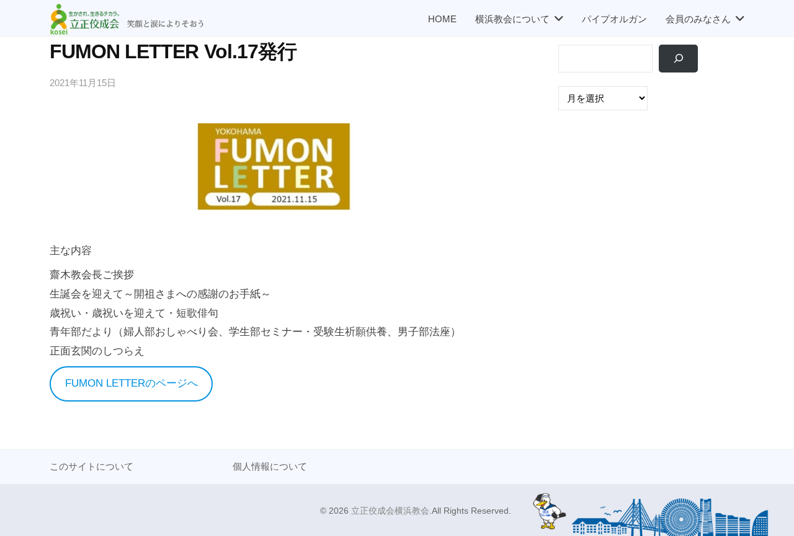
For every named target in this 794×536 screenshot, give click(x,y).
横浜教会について (512, 19)
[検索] (678, 58)
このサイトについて (91, 466)
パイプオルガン (614, 19)
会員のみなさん (698, 19)
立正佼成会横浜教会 (390, 511)
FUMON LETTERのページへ (131, 383)
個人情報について (270, 466)
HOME (442, 19)
